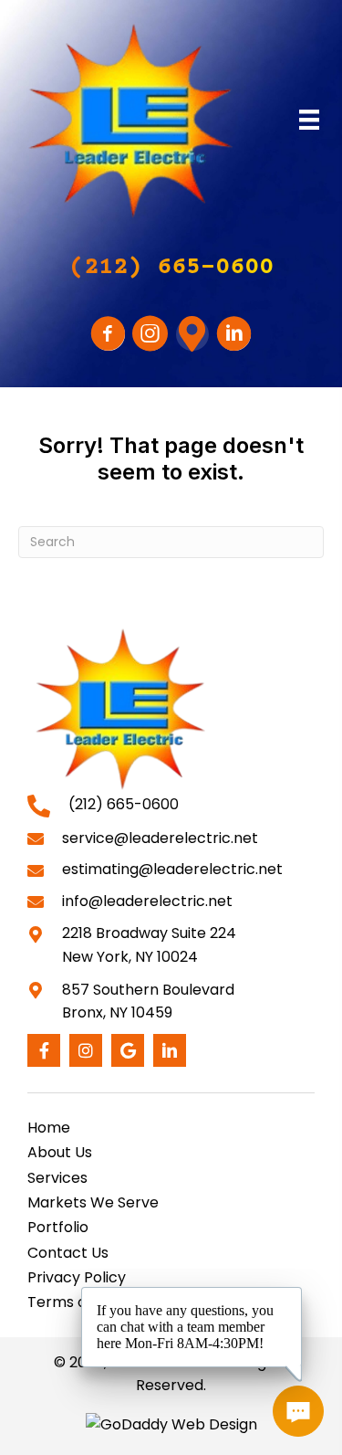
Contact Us (68, 1252)
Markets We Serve (93, 1202)
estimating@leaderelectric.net (172, 869)
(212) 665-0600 (123, 804)
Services (57, 1177)
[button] (171, 268)
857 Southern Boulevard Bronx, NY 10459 (148, 1001)
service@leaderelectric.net (160, 838)
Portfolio (57, 1227)
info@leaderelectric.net (147, 901)
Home (48, 1127)
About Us (59, 1152)
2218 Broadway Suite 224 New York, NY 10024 (149, 945)
